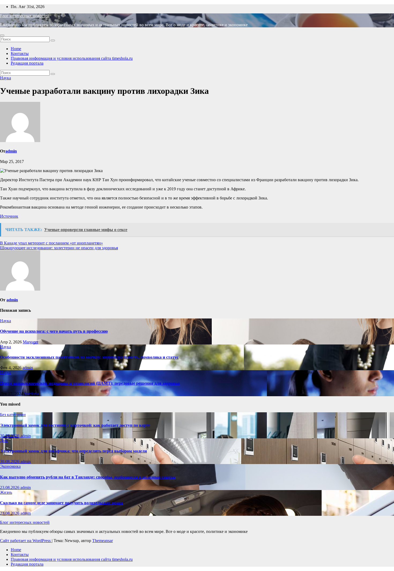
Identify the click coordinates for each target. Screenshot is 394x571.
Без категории (13, 414)
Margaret (30, 342)
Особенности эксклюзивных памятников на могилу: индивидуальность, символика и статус (89, 357)
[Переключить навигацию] (2, 35)
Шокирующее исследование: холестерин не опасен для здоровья (59, 248)
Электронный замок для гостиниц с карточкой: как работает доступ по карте (75, 425)
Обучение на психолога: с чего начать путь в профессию (54, 331)
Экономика (10, 466)
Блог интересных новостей (25, 15)
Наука (5, 78)
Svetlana (31, 393)
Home (16, 48)
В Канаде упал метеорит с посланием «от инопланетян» (51, 243)
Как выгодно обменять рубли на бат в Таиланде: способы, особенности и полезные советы (88, 477)
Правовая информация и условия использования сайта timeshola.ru (72, 58)
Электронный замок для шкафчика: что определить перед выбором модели (73, 451)
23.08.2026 (10, 487)
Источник (9, 216)
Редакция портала (27, 63)
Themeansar (102, 540)
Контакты (20, 53)
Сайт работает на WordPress (26, 540)
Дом (4, 440)
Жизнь (6, 492)
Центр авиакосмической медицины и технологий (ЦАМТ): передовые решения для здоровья (90, 383)
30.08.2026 (10, 435)
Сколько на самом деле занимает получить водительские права (61, 502)
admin (11, 151)
